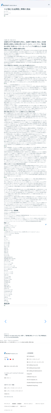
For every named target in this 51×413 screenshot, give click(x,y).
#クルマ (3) (6, 254)
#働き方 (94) (6, 285)
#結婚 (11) (6, 252)
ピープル (6, 239)
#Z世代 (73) (6, 288)
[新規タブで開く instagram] (13, 359)
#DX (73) (6, 270)
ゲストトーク (7, 240)
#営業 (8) (6, 297)
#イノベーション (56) (8, 263)
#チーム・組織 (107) (8, 269)
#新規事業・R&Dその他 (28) (9, 258)
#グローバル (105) (8, 264)
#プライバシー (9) (8, 292)
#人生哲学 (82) (7, 282)
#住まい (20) (6, 246)
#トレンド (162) (7, 276)
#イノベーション (7, 12)
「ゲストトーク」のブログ (13, 340)
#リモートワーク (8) (8, 289)
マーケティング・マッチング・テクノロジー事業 (14, 374)
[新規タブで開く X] (5, 359)
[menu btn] (49, 5)
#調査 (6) (6, 300)
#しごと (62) (6, 245)
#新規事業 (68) (7, 280)
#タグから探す (7, 243)
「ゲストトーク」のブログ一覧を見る (11, 233)
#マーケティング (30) (8, 272)
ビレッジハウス (7, 224)
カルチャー (6, 237)
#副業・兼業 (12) (7, 286)
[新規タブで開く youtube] (10, 359)
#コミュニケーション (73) (9, 266)
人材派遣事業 (30, 353)
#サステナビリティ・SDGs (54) (10, 267)
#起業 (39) (6, 274)
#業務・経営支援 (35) (8, 257)
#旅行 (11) (6, 251)
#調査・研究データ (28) (8, 260)
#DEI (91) (6, 283)
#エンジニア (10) (7, 298)
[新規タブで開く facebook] (8, 359)
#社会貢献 (6, 14)
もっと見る (6, 301)
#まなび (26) (6, 255)
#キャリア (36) (7, 295)
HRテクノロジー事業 (9, 385)
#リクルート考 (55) (8, 294)
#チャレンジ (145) (8, 279)
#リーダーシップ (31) (8, 273)
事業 (5, 236)
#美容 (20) (6, 249)
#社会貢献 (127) (7, 277)
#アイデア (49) (7, 261)
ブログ (5, 340)
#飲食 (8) (6, 248)
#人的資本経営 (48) (8, 291)
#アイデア (6, 11)
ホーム (1, 340)
